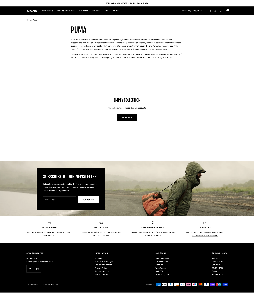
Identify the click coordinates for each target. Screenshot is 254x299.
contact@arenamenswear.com (205, 235)
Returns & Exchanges (104, 261)
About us (98, 258)
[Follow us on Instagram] (37, 268)
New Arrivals (47, 11)
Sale (106, 11)
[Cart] (226, 11)
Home (28, 20)
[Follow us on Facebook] (30, 268)
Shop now (127, 117)
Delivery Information (103, 265)
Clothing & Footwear (65, 11)
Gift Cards (96, 11)
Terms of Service (102, 271)
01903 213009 (32, 258)
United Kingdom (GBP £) (191, 11)
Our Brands (83, 11)
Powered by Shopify (50, 284)
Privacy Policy (101, 268)
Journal (116, 11)
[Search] (215, 11)
